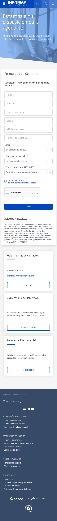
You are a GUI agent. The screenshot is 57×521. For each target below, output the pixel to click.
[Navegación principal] (4, 4)
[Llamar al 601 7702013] (38, 4)
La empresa (8, 479)
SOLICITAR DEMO (28, 370)
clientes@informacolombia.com (20, 275)
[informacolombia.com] (17, 4)
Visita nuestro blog (13, 401)
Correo (28, 285)
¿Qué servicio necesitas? (16, 156)
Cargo (7, 144)
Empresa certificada (12, 485)
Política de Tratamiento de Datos (17, 489)
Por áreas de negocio (12, 463)
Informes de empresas (13, 440)
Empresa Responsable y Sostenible (18, 482)
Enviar (28, 207)
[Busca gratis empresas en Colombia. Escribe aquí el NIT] (53, 4)
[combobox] (6, 149)
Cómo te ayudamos (12, 466)
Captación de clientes (12, 446)
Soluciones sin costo (12, 450)
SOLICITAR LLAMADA (28, 328)
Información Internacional (14, 423)
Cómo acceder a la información (16, 427)
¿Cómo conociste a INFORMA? (19, 167)
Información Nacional (12, 420)
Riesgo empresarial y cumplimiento (18, 443)
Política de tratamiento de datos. (22, 182)
